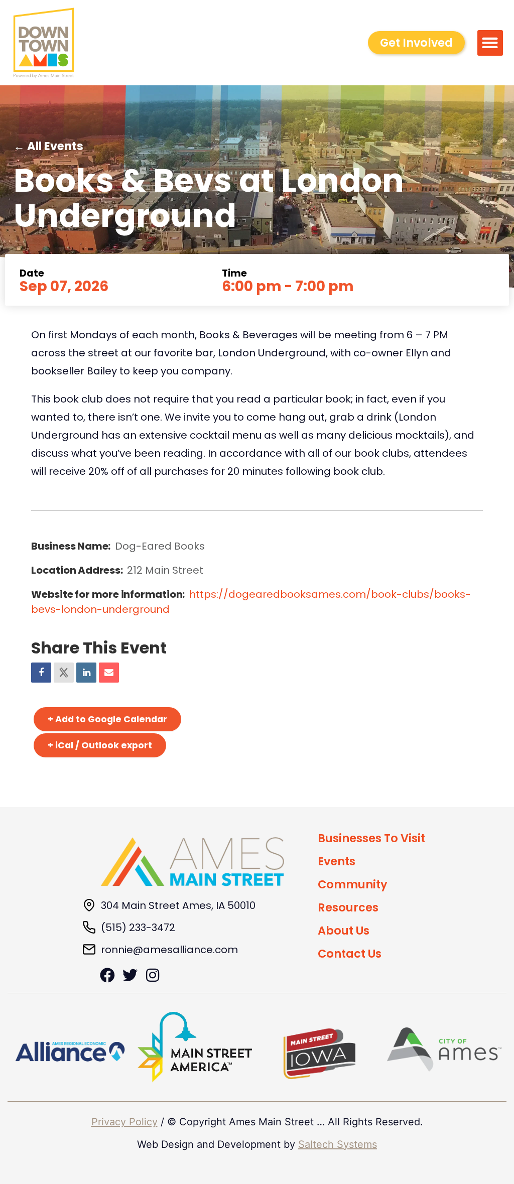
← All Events (48, 146)
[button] (490, 43)
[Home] (192, 861)
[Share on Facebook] (41, 673)
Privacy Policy (124, 1122)
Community (353, 884)
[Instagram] (152, 975)
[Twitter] (130, 975)
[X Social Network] (64, 673)
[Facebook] (107, 975)
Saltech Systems (337, 1144)
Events (336, 861)
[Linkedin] (86, 673)
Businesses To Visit (371, 838)
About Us (343, 931)
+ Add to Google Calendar (107, 719)
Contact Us (349, 954)
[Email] (109, 673)
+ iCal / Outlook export (100, 745)
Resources (348, 907)
